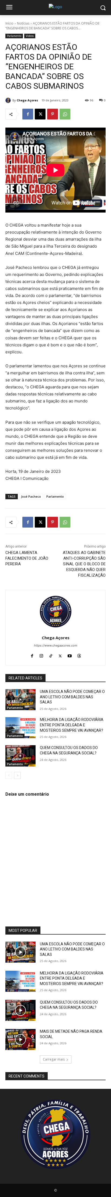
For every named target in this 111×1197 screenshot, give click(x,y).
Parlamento (14, 36)
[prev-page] (8, 775)
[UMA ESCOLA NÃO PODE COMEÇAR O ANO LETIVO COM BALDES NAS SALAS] (20, 699)
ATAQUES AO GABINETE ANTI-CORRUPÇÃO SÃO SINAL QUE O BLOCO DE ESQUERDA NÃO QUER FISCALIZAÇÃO (84, 564)
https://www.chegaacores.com (55, 645)
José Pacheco (31, 496)
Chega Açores (27, 100)
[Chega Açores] (8, 100)
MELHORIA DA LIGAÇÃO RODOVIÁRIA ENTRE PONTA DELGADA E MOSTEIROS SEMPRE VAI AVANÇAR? (71, 724)
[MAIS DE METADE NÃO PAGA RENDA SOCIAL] (20, 1039)
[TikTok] (51, 655)
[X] (40, 114)
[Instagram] (41, 655)
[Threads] (79, 655)
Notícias (23, 23)
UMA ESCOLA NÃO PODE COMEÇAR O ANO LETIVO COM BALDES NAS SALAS (72, 696)
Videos (30, 36)
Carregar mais (54, 1059)
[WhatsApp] (65, 114)
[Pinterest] (52, 114)
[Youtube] (70, 655)
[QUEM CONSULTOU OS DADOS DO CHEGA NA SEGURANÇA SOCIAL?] (20, 755)
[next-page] (17, 775)
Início (9, 23)
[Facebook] (27, 114)
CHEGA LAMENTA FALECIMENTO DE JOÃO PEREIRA (26, 558)
